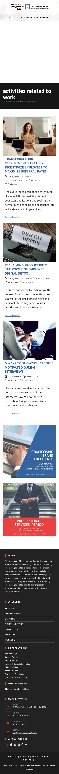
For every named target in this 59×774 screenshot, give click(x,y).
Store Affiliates (11, 670)
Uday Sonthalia (14, 376)
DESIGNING (10, 619)
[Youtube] (26, 745)
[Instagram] (15, 745)
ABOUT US (13, 756)
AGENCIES (35, 180)
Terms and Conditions (14, 674)
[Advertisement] (29, 52)
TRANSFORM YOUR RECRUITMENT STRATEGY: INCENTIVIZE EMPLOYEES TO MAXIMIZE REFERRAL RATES (26, 165)
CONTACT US (29, 760)
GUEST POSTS (11, 629)
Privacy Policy (11, 660)
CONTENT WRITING (13, 613)
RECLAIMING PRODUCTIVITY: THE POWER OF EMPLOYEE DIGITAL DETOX (26, 269)
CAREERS (45, 756)
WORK (35, 756)
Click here (9, 689)
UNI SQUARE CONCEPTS (18, 176)
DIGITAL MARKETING (14, 624)
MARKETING (10, 634)
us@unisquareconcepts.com (25, 733)
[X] (7, 745)
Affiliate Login (11, 653)
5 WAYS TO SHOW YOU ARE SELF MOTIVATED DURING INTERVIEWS (29, 367)
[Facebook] (11, 745)
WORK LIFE (13, 282)
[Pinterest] (22, 745)
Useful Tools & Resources (16, 677)
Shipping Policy (11, 667)
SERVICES (24, 756)
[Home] (4, 101)
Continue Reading (12, 217)
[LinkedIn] (19, 745)
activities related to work (32, 101)
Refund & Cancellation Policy (17, 664)
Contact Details (11, 657)
